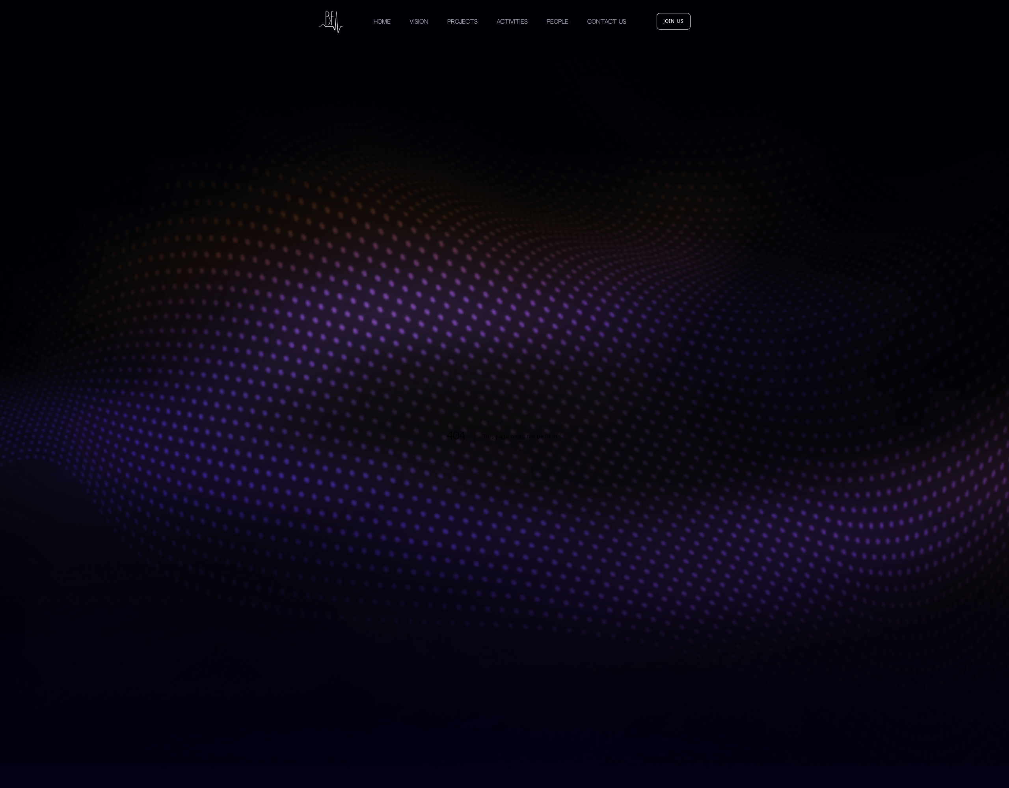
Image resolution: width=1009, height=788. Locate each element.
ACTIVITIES (512, 22)
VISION (419, 22)
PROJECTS (462, 22)
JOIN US (673, 21)
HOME (382, 22)
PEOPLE (557, 22)
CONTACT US (606, 22)
